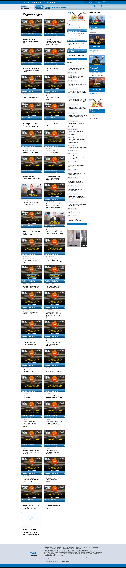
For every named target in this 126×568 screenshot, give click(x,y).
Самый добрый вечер (94, 50)
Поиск (99, 2)
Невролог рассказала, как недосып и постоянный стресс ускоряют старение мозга (77, 117)
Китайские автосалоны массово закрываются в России (53, 507)
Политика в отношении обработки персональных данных (56, 561)
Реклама (74, 2)
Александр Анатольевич (95, 116)
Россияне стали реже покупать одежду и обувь (31, 96)
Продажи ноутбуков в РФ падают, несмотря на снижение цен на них (31, 507)
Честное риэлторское (27, 198)
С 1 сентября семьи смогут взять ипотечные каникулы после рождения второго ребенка (76, 189)
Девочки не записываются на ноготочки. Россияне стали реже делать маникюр (54, 343)
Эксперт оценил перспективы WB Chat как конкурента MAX (76, 211)
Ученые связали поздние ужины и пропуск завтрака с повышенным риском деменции (76, 125)
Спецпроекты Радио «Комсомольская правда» (74, 30)
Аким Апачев (100, 75)
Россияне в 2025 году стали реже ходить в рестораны (54, 396)
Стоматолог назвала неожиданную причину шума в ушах (77, 205)
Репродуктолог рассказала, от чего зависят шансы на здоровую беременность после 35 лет (77, 76)
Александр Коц (93, 96)
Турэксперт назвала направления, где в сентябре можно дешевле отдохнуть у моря (77, 149)
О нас (79, 2)
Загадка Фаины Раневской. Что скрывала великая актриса (76, 34)
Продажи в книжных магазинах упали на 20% (30, 151)
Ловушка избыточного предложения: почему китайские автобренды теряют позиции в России (31, 532)
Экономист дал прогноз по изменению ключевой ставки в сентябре (76, 165)
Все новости (77, 224)
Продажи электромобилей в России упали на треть (31, 287)
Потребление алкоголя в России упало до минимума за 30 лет (54, 97)
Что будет (95, 27)
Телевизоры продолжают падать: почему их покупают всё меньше (54, 423)
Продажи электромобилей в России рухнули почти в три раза (31, 452)
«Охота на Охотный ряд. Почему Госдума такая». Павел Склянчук (76, 54)
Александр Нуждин (94, 118)
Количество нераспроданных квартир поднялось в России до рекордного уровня (54, 42)
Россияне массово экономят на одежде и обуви (30, 260)
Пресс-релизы (67, 2)
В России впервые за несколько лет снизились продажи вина (31, 479)
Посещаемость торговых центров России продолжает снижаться (31, 125)
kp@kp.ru (62, 555)
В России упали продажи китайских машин (30, 370)
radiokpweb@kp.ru (48, 550)
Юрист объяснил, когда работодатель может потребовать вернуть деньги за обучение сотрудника (77, 109)
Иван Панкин (93, 32)
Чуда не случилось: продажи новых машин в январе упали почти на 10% (54, 260)
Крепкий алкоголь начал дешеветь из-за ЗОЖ (53, 287)
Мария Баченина (93, 53)
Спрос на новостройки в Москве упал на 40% (30, 203)
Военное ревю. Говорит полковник (96, 68)
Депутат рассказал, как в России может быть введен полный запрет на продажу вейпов (77, 141)
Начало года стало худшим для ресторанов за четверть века (31, 233)
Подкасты (88, 8)
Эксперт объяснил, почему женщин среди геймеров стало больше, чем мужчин (77, 92)
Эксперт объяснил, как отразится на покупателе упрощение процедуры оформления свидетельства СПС (77, 101)
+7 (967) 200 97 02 (50, 2)
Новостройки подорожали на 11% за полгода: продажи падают (31, 70)
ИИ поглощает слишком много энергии (76, 44)
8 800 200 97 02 (37, 2)
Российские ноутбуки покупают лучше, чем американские (52, 452)
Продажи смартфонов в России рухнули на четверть (53, 479)
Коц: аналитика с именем (94, 93)
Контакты (60, 2)
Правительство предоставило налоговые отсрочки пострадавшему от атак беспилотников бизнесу (77, 197)
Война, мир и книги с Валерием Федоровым (76, 51)
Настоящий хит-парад (77, 17)
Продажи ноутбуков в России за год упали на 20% (31, 177)
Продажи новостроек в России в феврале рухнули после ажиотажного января (54, 231)
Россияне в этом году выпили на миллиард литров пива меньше (29, 342)
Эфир (101, 8)
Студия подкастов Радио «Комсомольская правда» (28, 34)
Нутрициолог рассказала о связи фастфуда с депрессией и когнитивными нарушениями (76, 181)
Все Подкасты (77, 59)
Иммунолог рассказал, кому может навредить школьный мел (77, 69)
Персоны (95, 8)
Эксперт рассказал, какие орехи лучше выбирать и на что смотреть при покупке (77, 133)
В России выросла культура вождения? (56, 7)
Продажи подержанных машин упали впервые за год (31, 41)
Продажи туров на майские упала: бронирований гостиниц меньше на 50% (54, 205)
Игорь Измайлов (101, 96)
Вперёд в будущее (72, 40)
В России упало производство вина (52, 151)
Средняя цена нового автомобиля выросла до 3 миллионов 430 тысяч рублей (54, 314)
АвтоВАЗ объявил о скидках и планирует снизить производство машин (30, 424)
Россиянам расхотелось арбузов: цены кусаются (53, 370)
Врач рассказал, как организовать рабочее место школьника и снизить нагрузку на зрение (77, 173)
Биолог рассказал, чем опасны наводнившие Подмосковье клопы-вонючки (77, 84)
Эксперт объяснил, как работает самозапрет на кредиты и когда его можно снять (77, 157)
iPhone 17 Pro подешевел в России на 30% (31, 312)
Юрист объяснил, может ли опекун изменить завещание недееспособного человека (76, 219)
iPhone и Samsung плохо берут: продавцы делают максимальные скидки (53, 178)
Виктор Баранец (93, 75)
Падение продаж (32, 14)
